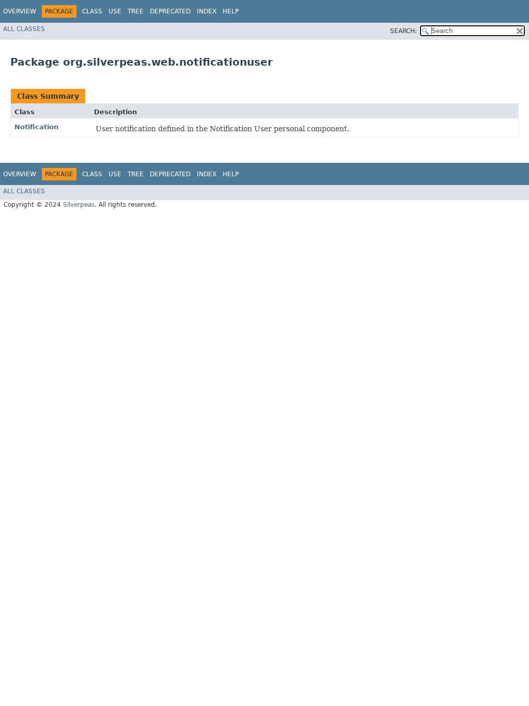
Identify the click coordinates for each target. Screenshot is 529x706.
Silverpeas (79, 204)
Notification (36, 127)
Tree (136, 11)
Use (114, 11)
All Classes (24, 29)
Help (231, 11)
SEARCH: (403, 31)
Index (206, 11)
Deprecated (170, 11)
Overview (19, 11)
